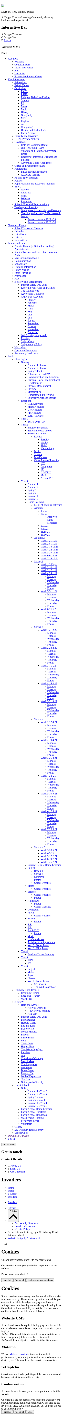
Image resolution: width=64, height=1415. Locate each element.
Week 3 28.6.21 (49, 850)
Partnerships (20, 168)
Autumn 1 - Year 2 (37, 1091)
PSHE (24, 94)
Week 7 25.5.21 (49, 829)
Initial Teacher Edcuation (34, 171)
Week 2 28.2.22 (49, 647)
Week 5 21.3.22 (49, 701)
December (33, 332)
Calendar (19, 231)
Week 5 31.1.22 (49, 591)
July (30, 317)
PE (22, 103)
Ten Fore (25, 1079)
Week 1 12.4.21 (49, 722)
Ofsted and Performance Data (29, 165)
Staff (16, 70)
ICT (43, 463)
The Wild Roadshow (45, 987)
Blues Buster (27, 1070)
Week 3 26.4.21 (49, 757)
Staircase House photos (40, 430)
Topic (30, 975)
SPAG (44, 445)
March (31, 305)
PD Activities (34, 412)
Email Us (15, 1168)
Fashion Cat (27, 1073)
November (33, 329)
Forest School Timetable (33, 1112)
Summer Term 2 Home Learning (44, 865)
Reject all (7, 1280)
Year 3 (24, 481)
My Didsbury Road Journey (28, 1129)
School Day (20, 264)
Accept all (19, 1280)
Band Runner (28, 1019)
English (25, 121)
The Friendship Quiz (32, 1049)
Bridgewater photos (38, 427)
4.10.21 (45, 528)
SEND (17, 186)
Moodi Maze (27, 1061)
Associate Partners (30, 174)
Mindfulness (40, 457)
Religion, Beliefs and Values (35, 97)
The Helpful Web (30, 290)
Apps (24, 195)
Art (22, 124)
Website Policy (22, 1229)
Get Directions (17, 1171)
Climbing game (29, 1064)
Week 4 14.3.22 (49, 683)
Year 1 (24, 418)
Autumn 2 (33, 487)
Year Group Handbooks (26, 258)
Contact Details (22, 64)
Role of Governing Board (34, 144)
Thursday (52, 585)
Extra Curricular (22, 272)
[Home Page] (2, 6)
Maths (24, 109)
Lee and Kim (28, 1025)
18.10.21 (45, 534)
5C (29, 963)
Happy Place (27, 1046)
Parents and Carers (17, 243)
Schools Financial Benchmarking (31, 204)
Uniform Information (25, 266)
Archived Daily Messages (52, 519)
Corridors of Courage (32, 1058)
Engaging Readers (30, 995)
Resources (26, 201)
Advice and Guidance (32, 293)
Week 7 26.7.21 (49, 862)
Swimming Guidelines (26, 353)
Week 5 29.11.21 (49, 552)
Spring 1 (32, 490)
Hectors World (28, 1022)
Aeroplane (26, 1067)
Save (30, 1412)
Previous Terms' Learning (41, 954)
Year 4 (24, 951)
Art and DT (47, 478)
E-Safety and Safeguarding (28, 281)
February (32, 302)
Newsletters (20, 240)
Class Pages (20, 359)
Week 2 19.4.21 (49, 740)
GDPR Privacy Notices (26, 139)
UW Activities (35, 409)
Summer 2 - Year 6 (37, 1106)
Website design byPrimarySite (24, 1238)
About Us (13, 58)
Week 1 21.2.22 (49, 629)
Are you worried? (37, 1007)
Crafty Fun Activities (32, 296)
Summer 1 (33, 496)
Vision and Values (23, 67)
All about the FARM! (39, 374)
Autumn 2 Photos (37, 368)
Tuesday (51, 579)
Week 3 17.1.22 (49, 570)
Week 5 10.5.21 (49, 793)
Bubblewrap (27, 1028)
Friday (50, 588)
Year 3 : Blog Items (38, 948)
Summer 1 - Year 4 (37, 1103)
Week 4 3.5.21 (48, 775)
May (30, 311)
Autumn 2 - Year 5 (37, 1094)
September (33, 323)
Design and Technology (33, 130)
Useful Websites (42, 906)
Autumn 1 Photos (37, 365)
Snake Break (27, 1037)
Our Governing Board (32, 147)
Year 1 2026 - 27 (36, 421)
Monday (51, 576)
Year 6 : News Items (38, 981)
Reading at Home (30, 992)
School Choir (21, 1132)
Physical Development (39, 385)
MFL (23, 118)
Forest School (28, 133)
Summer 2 (33, 499)
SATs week (40, 984)
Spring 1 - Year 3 (36, 1097)
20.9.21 (45, 513)
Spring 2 (32, 493)
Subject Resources (37, 433)
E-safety (25, 338)
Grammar (39, 876)
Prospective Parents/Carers (28, 76)
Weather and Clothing (32, 1117)
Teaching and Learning (26, 207)
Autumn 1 (33, 484)
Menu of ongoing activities (48, 505)
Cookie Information (24, 1226)
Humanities (33, 900)
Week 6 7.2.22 (48, 609)
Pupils (11, 356)
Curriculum (20, 88)
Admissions (20, 82)
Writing (44, 442)
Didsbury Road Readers (26, 990)
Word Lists (26, 998)
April (30, 308)
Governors (19, 142)
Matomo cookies (18, 1354)
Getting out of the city (32, 1082)
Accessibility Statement (26, 1223)
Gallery (25, 1088)
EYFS (24, 91)
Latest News (20, 234)
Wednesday (53, 582)
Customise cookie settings (40, 1280)
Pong (23, 1040)
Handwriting (47, 448)
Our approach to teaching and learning (41, 210)
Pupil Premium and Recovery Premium (34, 183)
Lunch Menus (21, 269)
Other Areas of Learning (46, 460)
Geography (27, 115)
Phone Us (16, 1165)
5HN (30, 960)
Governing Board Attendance (36, 162)
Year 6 (24, 966)
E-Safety (18, 1001)
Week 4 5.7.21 (48, 853)
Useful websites (42, 882)
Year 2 (24, 424)
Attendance (20, 275)
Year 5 (24, 957)
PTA (16, 278)
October (32, 326)
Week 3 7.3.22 (48, 665)
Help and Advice (30, 1004)
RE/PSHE (46, 472)
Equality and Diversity (26, 136)
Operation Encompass (25, 350)
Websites (25, 198)
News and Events (17, 225)
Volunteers (26, 1123)
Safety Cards (27, 341)
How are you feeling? (39, 1010)
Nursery (25, 362)
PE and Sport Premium (26, 177)
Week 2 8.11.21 (49, 543)
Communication (22, 261)
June (30, 314)
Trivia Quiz (27, 1043)
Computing (27, 127)
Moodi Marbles (29, 1031)
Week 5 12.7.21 (49, 856)
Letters (17, 237)
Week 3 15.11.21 (49, 546)
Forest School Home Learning (36, 1109)
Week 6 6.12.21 (49, 555)
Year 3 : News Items (38, 945)
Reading (45, 439)
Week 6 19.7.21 (49, 859)
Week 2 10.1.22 (49, 567)
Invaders (25, 1052)
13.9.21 (45, 510)
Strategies (26, 192)
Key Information (16, 79)
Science (25, 100)
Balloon (25, 1034)
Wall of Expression (31, 1076)
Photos (37, 879)
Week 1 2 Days (49, 564)
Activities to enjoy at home (41, 942)
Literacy (32, 388)
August (31, 320)
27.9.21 (45, 525)
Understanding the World (41, 394)
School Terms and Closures (28, 228)
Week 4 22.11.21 (49, 549)
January (32, 299)
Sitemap (12, 1208)
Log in (7, 40)
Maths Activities (36, 406)
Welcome (19, 61)
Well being (20, 347)
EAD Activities (35, 415)
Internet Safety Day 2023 (34, 284)
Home (11, 1187)
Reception (26, 400)
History (25, 112)
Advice (25, 189)
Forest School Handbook (34, 1114)
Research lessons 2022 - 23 (42, 219)
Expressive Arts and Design (42, 397)
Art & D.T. (33, 930)
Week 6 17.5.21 (49, 811)
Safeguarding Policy (31, 344)
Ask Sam (32, 1013)
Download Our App (18, 1135)
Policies (18, 180)
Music (24, 106)
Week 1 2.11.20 (49, 540)
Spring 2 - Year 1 (36, 1100)
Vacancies (19, 73)
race (23, 1055)
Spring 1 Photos (36, 371)
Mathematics (34, 391)
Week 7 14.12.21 (49, 558)
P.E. (30, 927)
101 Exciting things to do (34, 335)
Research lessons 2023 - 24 (42, 222)
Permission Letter (30, 1120)
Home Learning (36, 502)
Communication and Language (44, 377)
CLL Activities (35, 403)
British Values (21, 85)
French (31, 918)
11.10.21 (45, 531)
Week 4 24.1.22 (49, 573)
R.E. (30, 924)
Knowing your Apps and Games (38, 287)
